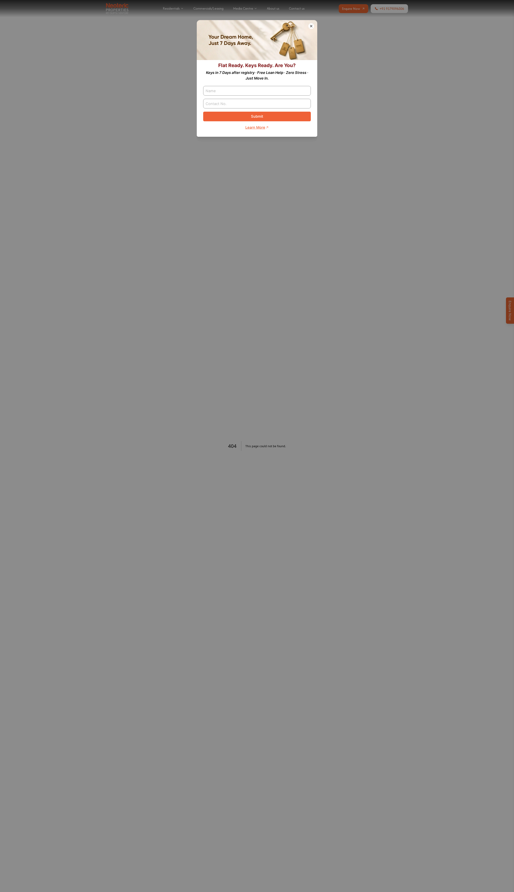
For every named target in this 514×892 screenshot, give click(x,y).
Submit (257, 116)
